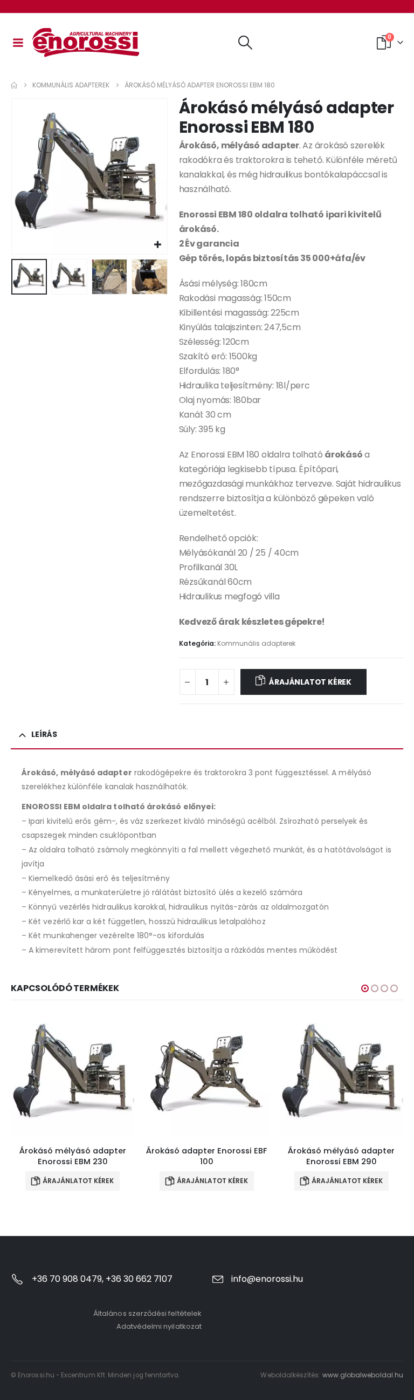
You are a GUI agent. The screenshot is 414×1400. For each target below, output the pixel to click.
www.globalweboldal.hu (362, 1374)
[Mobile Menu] (18, 43)
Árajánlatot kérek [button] (78, 1180)
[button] (245, 43)
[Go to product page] (72, 1075)
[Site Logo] (86, 42)
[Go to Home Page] (14, 85)
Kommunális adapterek (256, 643)
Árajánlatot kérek (310, 682)
